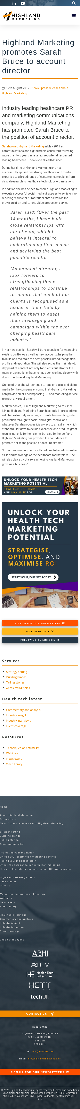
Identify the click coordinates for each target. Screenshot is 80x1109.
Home (4, 807)
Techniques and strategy (22, 748)
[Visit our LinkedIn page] (15, 3)
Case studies (8, 881)
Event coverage (16, 726)
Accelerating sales (18, 688)
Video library (14, 764)
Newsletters (14, 758)
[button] (74, 3)
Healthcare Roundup (13, 915)
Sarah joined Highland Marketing (23, 146)
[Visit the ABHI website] (40, 954)
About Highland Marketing (17, 815)
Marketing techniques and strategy (22, 894)
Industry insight (16, 715)
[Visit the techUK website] (40, 964)
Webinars (12, 753)
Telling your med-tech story (18, 861)
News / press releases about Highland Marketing (32, 823)
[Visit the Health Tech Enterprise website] (40, 974)
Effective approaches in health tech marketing (30, 865)
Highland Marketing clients (17, 877)
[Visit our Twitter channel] (6, 3)
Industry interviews (18, 720)
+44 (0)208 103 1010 (42, 1051)
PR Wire (5, 885)
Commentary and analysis (23, 710)
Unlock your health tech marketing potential (28, 857)
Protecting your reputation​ (17, 852)
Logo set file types (12, 939)
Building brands (16, 677)
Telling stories (15, 682)
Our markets (8, 819)
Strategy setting (16, 672)
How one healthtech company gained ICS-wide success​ (36, 869)
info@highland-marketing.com (44, 1058)
